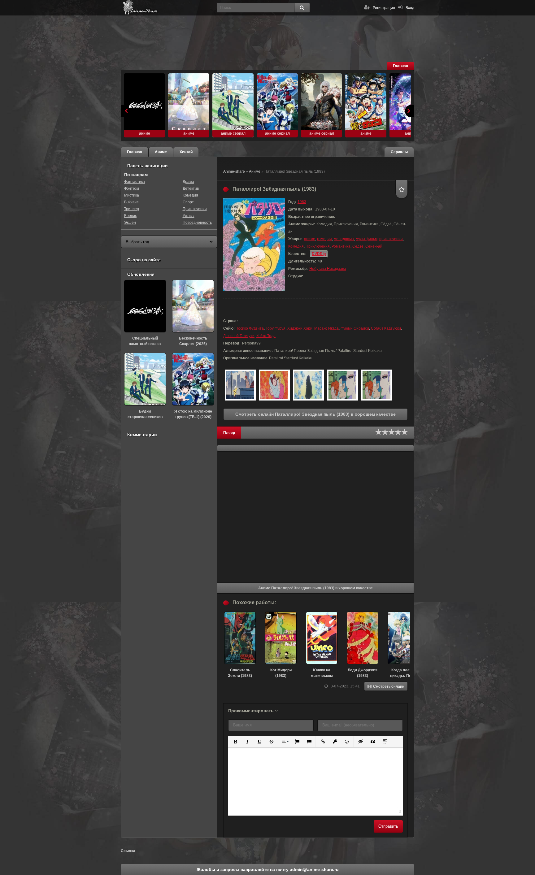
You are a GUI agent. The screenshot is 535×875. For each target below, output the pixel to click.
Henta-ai (167, 7)
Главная (400, 66)
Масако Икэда (326, 328)
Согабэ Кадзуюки (386, 328)
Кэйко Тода (266, 336)
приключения (391, 239)
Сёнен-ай (373, 246)
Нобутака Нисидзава (327, 268)
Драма (188, 182)
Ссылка (128, 851)
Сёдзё (357, 246)
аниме (309, 239)
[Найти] (302, 7)
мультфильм (366, 239)
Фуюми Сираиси (355, 328)
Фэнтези (131, 188)
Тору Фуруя (275, 328)
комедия (324, 239)
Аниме (254, 171)
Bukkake (131, 202)
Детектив (191, 188)
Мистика (131, 195)
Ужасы (188, 216)
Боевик (130, 216)
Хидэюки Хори (299, 328)
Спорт (188, 202)
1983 (302, 202)
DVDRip (319, 254)
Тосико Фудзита (250, 328)
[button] (234, 741)
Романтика (341, 246)
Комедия (296, 246)
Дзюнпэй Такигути (238, 336)
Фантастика (134, 182)
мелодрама (344, 239)
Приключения (318, 246)
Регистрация (384, 8)
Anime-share (234, 171)
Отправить (388, 826)
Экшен (130, 222)
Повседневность (197, 222)
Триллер (131, 209)
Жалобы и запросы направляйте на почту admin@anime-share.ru (268, 869)
